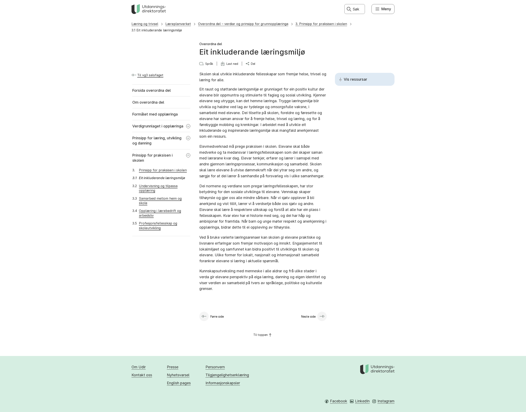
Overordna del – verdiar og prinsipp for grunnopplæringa (243, 24)
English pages (179, 383)
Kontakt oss (142, 375)
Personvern (215, 367)
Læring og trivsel (145, 24)
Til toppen (260, 334)
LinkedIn (362, 401)
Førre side (217, 316)
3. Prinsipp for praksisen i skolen (321, 24)
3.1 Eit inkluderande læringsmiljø (157, 30)
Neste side (308, 316)
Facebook (338, 401)
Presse (172, 367)
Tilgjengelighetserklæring (227, 375)
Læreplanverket (178, 24)
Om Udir (139, 367)
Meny (386, 9)
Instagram (385, 401)
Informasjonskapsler (222, 383)
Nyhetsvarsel (178, 375)
